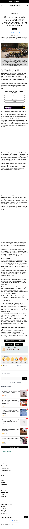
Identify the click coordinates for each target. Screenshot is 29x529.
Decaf (2, 494)
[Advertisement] (14, 140)
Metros (3, 482)
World (14, 29)
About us (3, 496)
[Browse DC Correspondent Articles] (4, 349)
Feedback (3, 508)
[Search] (27, 6)
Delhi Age (3, 490)
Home (2, 463)
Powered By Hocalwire (5, 526)
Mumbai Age (4, 492)
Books (3, 475)
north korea (20, 340)
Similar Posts (6, 452)
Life (2, 498)
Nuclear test (18, 344)
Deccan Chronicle (6, 466)
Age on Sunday (16, 1)
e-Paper (10, 1)
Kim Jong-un (9, 344)
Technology (4, 484)
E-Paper (3, 506)
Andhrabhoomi (5, 468)
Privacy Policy (5, 511)
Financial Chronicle (6, 470)
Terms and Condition (6, 504)
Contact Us (4, 513)
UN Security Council (10, 340)
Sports (3, 478)
